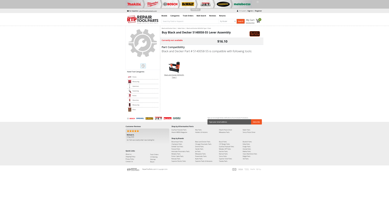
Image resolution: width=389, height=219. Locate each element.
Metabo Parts (176, 154)
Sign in (250, 11)
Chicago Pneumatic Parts (203, 144)
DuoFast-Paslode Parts (179, 130)
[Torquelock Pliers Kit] (130, 109)
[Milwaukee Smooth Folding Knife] (130, 95)
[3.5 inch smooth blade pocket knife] (130, 77)
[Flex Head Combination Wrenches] (130, 100)
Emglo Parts (247, 147)
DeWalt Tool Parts (177, 147)
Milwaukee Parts (224, 132)
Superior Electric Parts (179, 161)
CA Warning (153, 157)
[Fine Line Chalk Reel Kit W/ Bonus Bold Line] (130, 81)
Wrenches (136, 100)
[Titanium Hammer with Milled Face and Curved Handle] (130, 86)
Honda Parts (247, 149)
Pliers (134, 110)
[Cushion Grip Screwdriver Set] (130, 91)
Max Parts (198, 130)
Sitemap (153, 159)
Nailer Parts (181, 28)
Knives (135, 77)
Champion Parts (177, 144)
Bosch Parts (223, 142)
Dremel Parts (199, 147)
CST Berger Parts (224, 144)
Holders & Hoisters (201, 132)
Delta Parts (246, 144)
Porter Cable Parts (177, 156)
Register (258, 11)
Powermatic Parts (201, 156)
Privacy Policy (130, 159)
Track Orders (154, 154)
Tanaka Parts (223, 161)
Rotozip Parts (176, 159)
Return (152, 162)
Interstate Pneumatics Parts (181, 151)
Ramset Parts (223, 154)
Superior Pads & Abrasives (203, 161)
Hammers (136, 86)
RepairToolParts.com (149, 169)
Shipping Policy (130, 157)
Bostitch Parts (247, 142)
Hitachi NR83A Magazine (179, 132)
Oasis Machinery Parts (250, 154)
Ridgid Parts (246, 156)
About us (128, 154)
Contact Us (129, 161)
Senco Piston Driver (249, 132)
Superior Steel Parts (225, 159)
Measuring (136, 82)
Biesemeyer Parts (177, 142)
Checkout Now (250, 23)
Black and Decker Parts (169, 28)
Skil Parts (246, 159)
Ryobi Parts (199, 159)
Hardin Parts (199, 149)
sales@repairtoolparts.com (148, 11)
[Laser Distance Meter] (130, 105)
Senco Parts (223, 156)
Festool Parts (176, 149)
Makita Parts (247, 151)
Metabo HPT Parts (225, 149)
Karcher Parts (223, 151)
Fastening (136, 91)
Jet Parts (198, 151)
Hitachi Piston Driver (225, 130)
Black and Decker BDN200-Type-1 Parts (199, 28)
